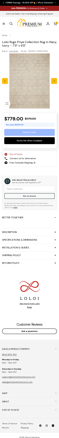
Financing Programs (45, 14)
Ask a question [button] (29, 419)
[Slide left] (5, 81)
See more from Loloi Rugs (30, 393)
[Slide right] (54, 81)
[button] (4, 24)
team (15, 208)
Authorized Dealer (13, 14)
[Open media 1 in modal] (29, 81)
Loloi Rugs (13, 51)
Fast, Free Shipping (29, 14)
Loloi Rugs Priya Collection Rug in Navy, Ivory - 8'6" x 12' (31, 307)
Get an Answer (29, 196)
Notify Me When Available (29, 140)
